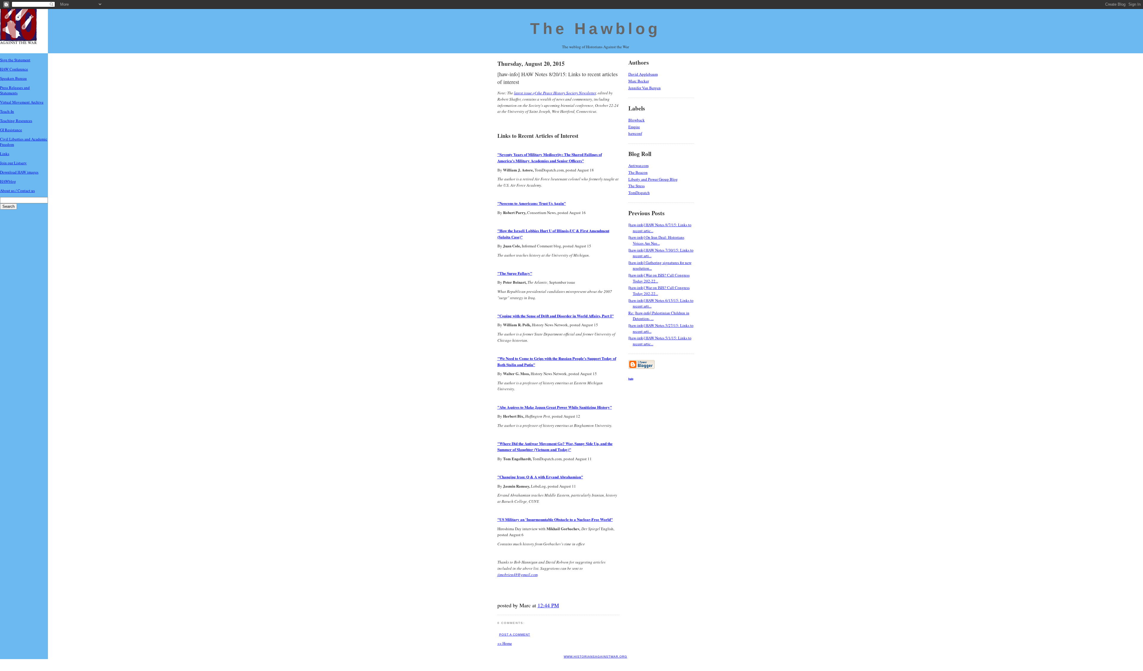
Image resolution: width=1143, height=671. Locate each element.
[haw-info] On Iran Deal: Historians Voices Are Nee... (656, 240)
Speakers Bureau (13, 78)
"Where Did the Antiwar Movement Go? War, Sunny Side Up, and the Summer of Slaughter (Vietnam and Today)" (555, 446)
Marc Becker (638, 81)
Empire (634, 126)
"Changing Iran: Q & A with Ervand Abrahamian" (540, 477)
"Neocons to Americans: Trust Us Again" (531, 203)
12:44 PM (548, 605)
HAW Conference (14, 69)
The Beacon (638, 172)
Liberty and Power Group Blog (653, 179)
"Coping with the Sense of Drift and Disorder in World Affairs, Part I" (555, 316)
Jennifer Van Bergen (644, 87)
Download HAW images (19, 172)
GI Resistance (11, 129)
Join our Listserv (13, 163)
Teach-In (7, 111)
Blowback (636, 120)
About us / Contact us (17, 190)
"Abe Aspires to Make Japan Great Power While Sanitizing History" (554, 407)
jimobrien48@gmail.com (517, 574)
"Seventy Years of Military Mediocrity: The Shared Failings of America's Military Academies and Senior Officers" (549, 157)
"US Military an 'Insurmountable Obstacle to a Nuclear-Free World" (555, 519)
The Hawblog (595, 28)
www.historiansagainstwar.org (595, 656)
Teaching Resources (16, 120)
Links (4, 153)
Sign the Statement (15, 60)
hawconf (635, 133)
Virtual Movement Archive (21, 102)
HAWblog (8, 181)
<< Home (504, 643)
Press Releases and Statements (15, 90)
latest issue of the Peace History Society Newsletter (555, 93)
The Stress (636, 185)
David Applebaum (643, 74)
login (630, 378)
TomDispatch (639, 192)
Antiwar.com (638, 165)
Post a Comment (514, 634)
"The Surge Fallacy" (514, 273)
